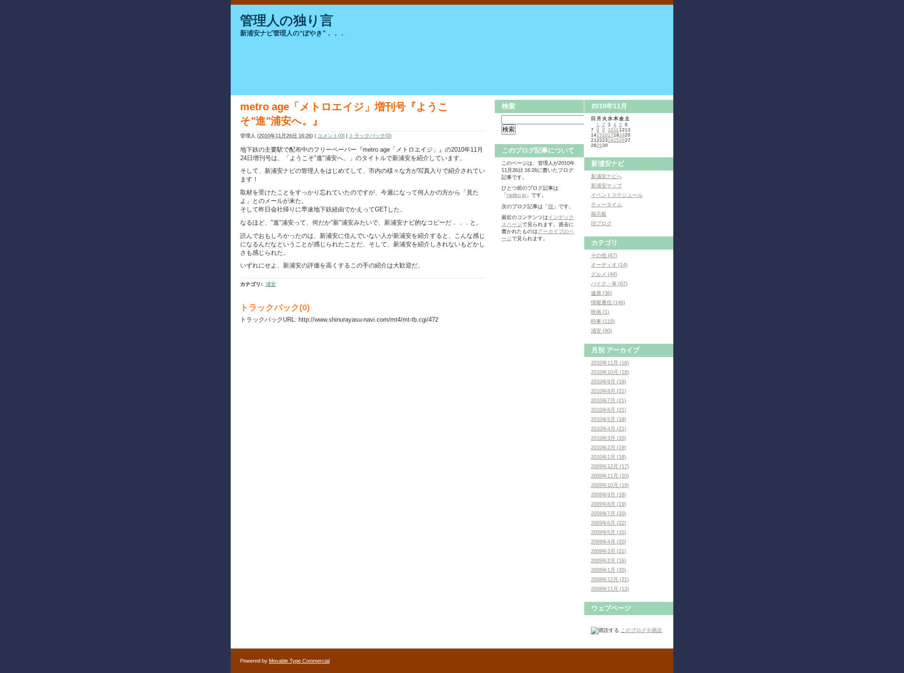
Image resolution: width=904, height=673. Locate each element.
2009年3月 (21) (608, 551)
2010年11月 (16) (610, 362)
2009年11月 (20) (610, 475)
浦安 (271, 284)
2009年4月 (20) (608, 541)
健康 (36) (601, 293)
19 (622, 135)
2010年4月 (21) (608, 428)
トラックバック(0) (370, 135)
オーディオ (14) (609, 265)
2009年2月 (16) (608, 560)
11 (616, 129)
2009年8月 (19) (608, 504)
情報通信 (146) (608, 302)
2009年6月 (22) (608, 523)
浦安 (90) (601, 330)
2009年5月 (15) (608, 532)
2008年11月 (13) (610, 589)
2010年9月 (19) (608, 381)
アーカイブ (622, 350)
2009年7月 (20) (608, 513)
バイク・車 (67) (609, 283)
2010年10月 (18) (610, 372)
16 (605, 135)
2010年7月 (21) (608, 400)
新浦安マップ (606, 185)
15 (599, 135)
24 (610, 140)
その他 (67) (604, 255)
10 (610, 129)
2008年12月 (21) (610, 579)
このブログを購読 (641, 630)
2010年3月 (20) (608, 438)
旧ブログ (601, 223)
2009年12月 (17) (610, 466)
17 (610, 135)
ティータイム (606, 204)
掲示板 (598, 214)
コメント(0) (331, 135)
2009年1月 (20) (608, 570)
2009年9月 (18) (608, 494)
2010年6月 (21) (608, 410)
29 (599, 145)
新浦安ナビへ (606, 176)
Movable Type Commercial (299, 661)
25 (616, 140)
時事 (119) (603, 321)
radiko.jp (516, 195)
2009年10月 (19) (610, 485)
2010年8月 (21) (608, 391)
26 (622, 140)
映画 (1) (600, 312)
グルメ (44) (604, 274)
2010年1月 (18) (608, 457)
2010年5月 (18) (608, 419)
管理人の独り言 (286, 20)
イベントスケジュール (617, 195)
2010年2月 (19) (608, 447)
